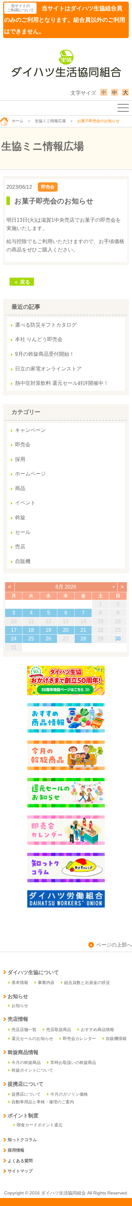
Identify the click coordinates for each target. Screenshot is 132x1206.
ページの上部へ (114, 945)
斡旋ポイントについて (32, 1070)
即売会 (47, 186)
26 (48, 638)
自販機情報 (116, 1038)
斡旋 (20, 517)
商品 (20, 488)
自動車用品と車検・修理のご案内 (43, 1101)
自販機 (22, 561)
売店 (20, 546)
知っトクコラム (22, 1139)
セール (22, 532)
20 (66, 630)
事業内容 (46, 982)
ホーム (17, 121)
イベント (25, 502)
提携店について (26, 1094)
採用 (20, 459)
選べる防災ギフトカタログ (46, 325)
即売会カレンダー (79, 1038)
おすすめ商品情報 (97, 1029)
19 (48, 630)
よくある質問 (20, 1160)
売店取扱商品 (58, 1029)
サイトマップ (20, 1171)
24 (14, 638)
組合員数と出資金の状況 (87, 982)
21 (83, 630)
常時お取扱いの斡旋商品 (73, 1062)
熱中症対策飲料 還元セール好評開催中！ (62, 383)
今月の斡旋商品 (26, 1062)
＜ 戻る (21, 282)
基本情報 (20, 982)
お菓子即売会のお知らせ (54, 201)
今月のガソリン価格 (69, 1094)
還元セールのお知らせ (32, 1038)
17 (14, 630)
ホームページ (30, 473)
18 (31, 630)
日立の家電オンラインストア (48, 368)
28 (83, 638)
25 (31, 638)
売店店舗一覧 (24, 1029)
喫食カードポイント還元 (39, 1125)
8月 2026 (65, 587)
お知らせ (20, 1005)
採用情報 (16, 1150)
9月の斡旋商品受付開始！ (44, 354)
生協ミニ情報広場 (50, 121)
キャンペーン (30, 430)
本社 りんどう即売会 (38, 339)
